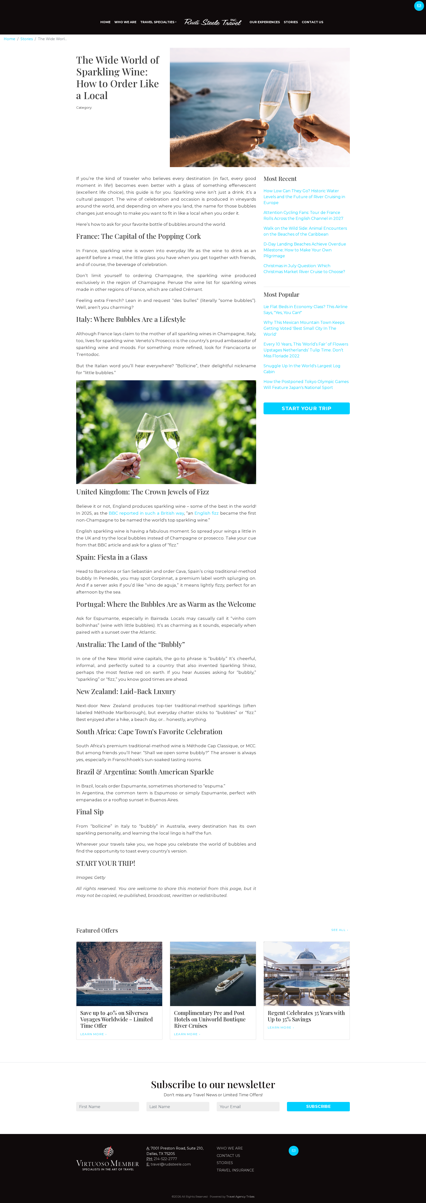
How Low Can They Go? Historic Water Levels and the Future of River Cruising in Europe (304, 197)
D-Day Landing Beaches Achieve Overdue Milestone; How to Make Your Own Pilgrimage (305, 250)
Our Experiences (264, 22)
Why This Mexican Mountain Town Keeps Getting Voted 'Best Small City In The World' (304, 328)
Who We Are (125, 22)
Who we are (230, 1148)
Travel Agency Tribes (240, 1196)
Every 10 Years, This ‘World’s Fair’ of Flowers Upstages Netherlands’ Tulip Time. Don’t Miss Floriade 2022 (306, 350)
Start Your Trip (307, 408)
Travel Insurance (235, 1170)
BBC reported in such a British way (146, 513)
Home (105, 22)
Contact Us (312, 22)
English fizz (207, 513)
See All (338, 930)
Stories (291, 22)
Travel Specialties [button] (157, 22)
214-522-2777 (165, 1159)
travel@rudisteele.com (171, 1164)
